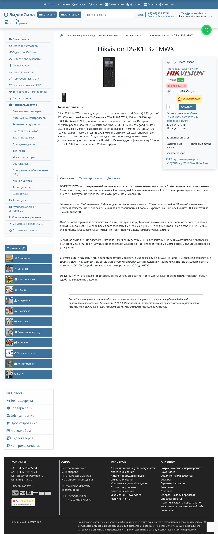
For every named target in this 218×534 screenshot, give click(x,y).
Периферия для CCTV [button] (25, 78)
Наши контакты (120, 498)
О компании (116, 4)
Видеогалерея (22, 438)
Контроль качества (26, 445)
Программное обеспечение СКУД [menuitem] (30, 172)
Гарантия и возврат (173, 483)
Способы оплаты (171, 498)
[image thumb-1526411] (63, 97)
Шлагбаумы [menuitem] (20, 194)
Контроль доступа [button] (24, 105)
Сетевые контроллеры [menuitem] (27, 111)
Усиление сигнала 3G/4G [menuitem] (28, 224)
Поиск (139, 14)
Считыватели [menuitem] (21, 163)
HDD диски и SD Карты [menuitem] (23, 52)
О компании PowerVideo (126, 495)
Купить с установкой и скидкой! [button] (189, 163)
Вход (8, 22)
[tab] (66, 178)
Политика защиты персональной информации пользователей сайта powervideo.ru (183, 506)
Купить (189, 107)
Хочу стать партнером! (184, 159)
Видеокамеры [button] (21, 39)
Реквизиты (167, 487)
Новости (17, 393)
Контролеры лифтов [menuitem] (25, 131)
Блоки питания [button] (21, 98)
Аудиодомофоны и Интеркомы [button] (22, 208)
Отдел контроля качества (177, 475)
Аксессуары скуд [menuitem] (23, 187)
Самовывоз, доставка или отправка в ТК (182, 119)
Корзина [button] (21, 23)
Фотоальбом (20, 430)
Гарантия (96, 4)
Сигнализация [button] (21, 65)
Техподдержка (21, 400)
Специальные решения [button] (26, 217)
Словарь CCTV (21, 408)
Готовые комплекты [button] (25, 230)
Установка (14, 248)
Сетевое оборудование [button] (27, 59)
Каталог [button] (47, 14)
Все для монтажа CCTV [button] (26, 85)
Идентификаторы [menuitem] (24, 157)
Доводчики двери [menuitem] (24, 144)
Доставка (135, 4)
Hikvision (193, 68)
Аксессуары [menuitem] (19, 200)
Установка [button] (70, 14)
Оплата (152, 4)
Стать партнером (58, 4)
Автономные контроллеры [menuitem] (29, 118)
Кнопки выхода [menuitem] (22, 180)
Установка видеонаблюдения (129, 483)
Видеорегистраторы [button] (25, 46)
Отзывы (80, 4)
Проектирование (23, 423)
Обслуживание (22, 415)
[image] (109, 72)
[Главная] (61, 35)
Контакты (167, 4)
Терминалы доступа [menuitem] (26, 124)
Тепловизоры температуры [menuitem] (29, 91)
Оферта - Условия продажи (178, 495)
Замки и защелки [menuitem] (23, 137)
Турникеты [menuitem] (19, 150)
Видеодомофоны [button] (23, 72)
